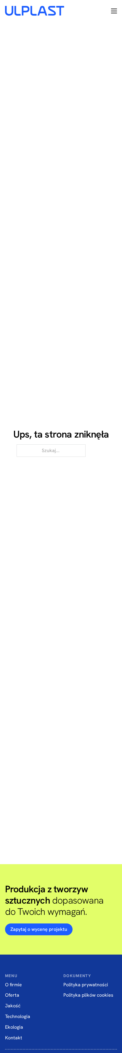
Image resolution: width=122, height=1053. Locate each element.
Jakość (12, 1006)
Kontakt (13, 1038)
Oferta (12, 995)
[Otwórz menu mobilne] (114, 11)
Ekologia (14, 1027)
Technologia (17, 1016)
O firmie (13, 985)
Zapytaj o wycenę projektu (38, 929)
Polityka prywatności (85, 985)
